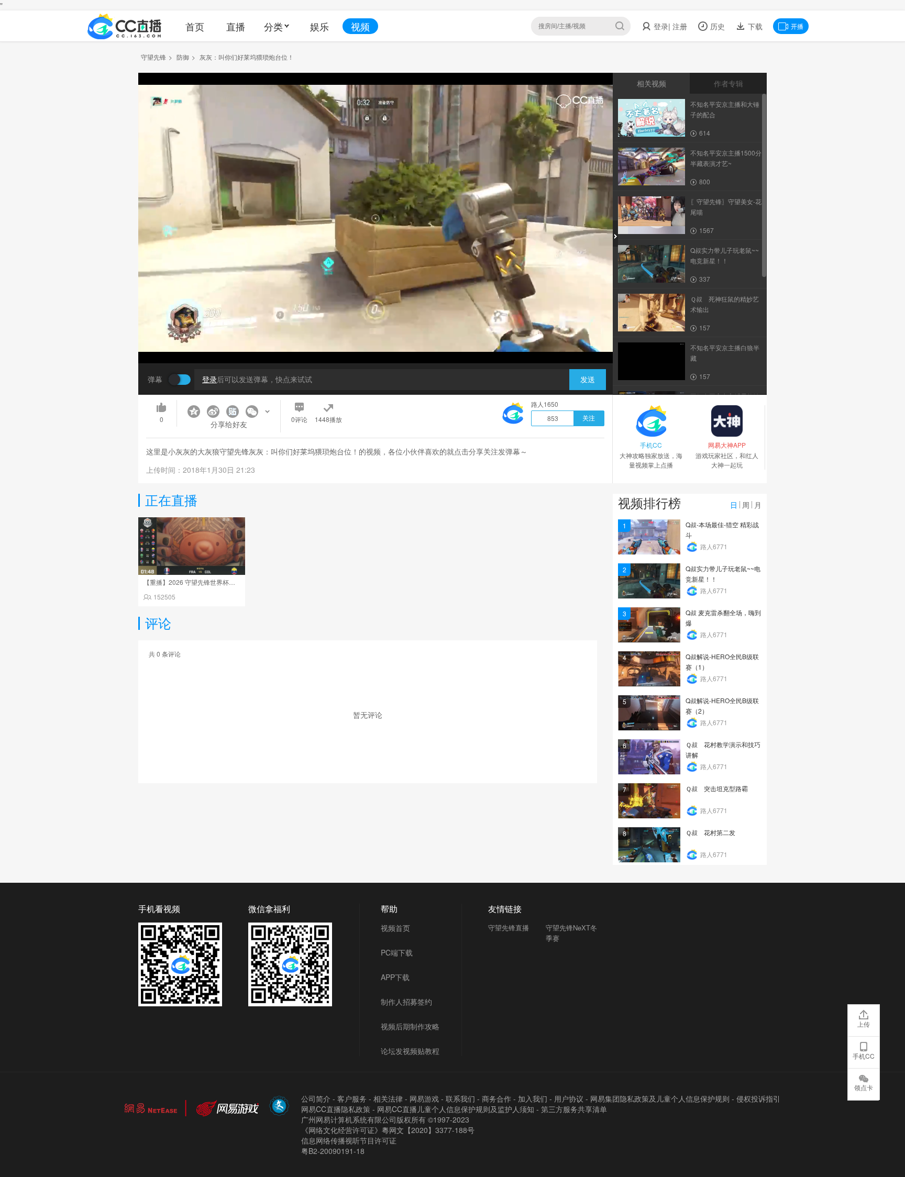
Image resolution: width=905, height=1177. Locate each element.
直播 (235, 26)
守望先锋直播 (508, 927)
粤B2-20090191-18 (333, 1151)
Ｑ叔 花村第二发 (710, 832)
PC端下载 (397, 952)
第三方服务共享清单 (574, 1109)
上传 (863, 1023)
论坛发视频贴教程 (410, 1050)
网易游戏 (424, 1098)
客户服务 (352, 1098)
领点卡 (863, 1087)
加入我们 (532, 1098)
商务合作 (496, 1098)
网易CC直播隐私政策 (335, 1109)
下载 (754, 26)
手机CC (864, 1055)
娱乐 (319, 26)
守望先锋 (153, 56)
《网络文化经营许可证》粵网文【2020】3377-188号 (387, 1130)
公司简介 (315, 1098)
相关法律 (388, 1098)
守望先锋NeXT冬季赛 (571, 933)
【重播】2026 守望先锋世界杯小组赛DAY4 (204, 582)
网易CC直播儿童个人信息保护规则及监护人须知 (455, 1109)
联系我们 (460, 1098)
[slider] (375, 339)
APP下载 (395, 977)
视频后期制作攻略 (410, 1026)
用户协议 (568, 1098)
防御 (182, 56)
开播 (797, 25)
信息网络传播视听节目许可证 (348, 1140)
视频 (360, 26)
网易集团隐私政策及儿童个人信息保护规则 (660, 1098)
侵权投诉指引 (758, 1098)
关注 (588, 418)
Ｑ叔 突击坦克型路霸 (717, 788)
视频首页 (395, 927)
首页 (194, 26)
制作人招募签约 (406, 1001)
